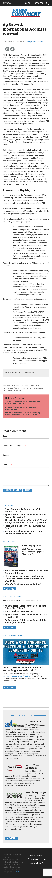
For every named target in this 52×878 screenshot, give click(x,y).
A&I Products (33, 721)
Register (39, 3)
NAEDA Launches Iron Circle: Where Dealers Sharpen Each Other (23, 532)
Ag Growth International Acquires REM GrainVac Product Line (22, 402)
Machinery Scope (35, 792)
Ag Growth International (24, 386)
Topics (8, 3)
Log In (29, 3)
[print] (12, 49)
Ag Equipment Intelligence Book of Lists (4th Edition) (26, 615)
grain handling (22, 388)
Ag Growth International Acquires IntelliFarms (20, 408)
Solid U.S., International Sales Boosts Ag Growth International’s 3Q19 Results (22, 413)
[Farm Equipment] (11, 556)
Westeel (18, 390)
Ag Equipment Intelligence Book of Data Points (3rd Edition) (25, 621)
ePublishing (17, 872)
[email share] (7, 49)
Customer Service (35, 855)
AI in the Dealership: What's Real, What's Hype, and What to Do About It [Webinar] (26, 521)
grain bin (9, 388)
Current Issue (33, 859)
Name (5, 436)
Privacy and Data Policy (37, 863)
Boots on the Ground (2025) (19, 611)
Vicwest (9, 390)
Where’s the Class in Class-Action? (23, 584)
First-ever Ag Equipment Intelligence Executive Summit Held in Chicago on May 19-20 (24, 578)
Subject (6, 455)
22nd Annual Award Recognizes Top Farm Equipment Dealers (26, 571)
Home (43, 859)
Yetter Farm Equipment (32, 766)
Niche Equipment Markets (34, 42)
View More (9, 589)
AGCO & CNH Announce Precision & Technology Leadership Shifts (23, 669)
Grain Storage (37, 388)
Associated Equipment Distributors (16, 676)
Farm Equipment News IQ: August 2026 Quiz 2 (25, 526)
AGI (39, 386)
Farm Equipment (32, 545)
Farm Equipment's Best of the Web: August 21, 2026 (23, 510)
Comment (7, 465)
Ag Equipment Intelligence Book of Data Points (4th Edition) (25, 515)
